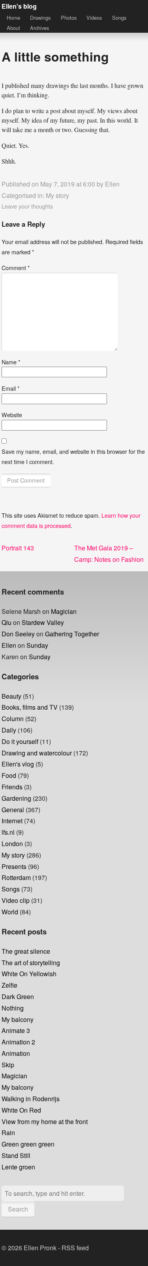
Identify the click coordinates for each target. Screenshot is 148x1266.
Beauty (11, 696)
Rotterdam (16, 877)
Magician (64, 611)
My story (57, 195)
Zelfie (9, 985)
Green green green (28, 1144)
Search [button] (18, 1209)
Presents (14, 866)
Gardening (16, 798)
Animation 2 (18, 1041)
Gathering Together (72, 633)
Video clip (16, 900)
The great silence (26, 951)
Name (11, 362)
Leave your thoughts (27, 206)
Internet (12, 820)
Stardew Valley (43, 622)
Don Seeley (18, 633)
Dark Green (18, 996)
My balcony (18, 1019)
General (13, 809)
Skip (8, 1064)
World (10, 911)
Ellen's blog (19, 6)
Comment (16, 267)
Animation (16, 1053)
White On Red (21, 1110)
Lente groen (18, 1166)
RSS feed (75, 1247)
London (12, 843)
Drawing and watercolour (37, 752)
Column (13, 718)
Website (12, 414)
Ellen (112, 183)
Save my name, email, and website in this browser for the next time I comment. (73, 456)
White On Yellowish (29, 973)
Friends (12, 786)
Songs (119, 17)
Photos (69, 17)
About (13, 28)
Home (13, 17)
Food (9, 775)
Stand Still (16, 1155)
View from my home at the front (45, 1121)
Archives (39, 28)
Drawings (40, 17)
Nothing (13, 1007)
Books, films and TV (30, 707)
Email (11, 388)
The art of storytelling (31, 962)
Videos (94, 17)
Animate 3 (16, 1030)
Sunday (37, 645)
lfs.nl (8, 832)
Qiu (6, 622)
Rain (8, 1132)
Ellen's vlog (18, 763)
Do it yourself (20, 741)
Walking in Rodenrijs (31, 1098)
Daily (9, 730)
